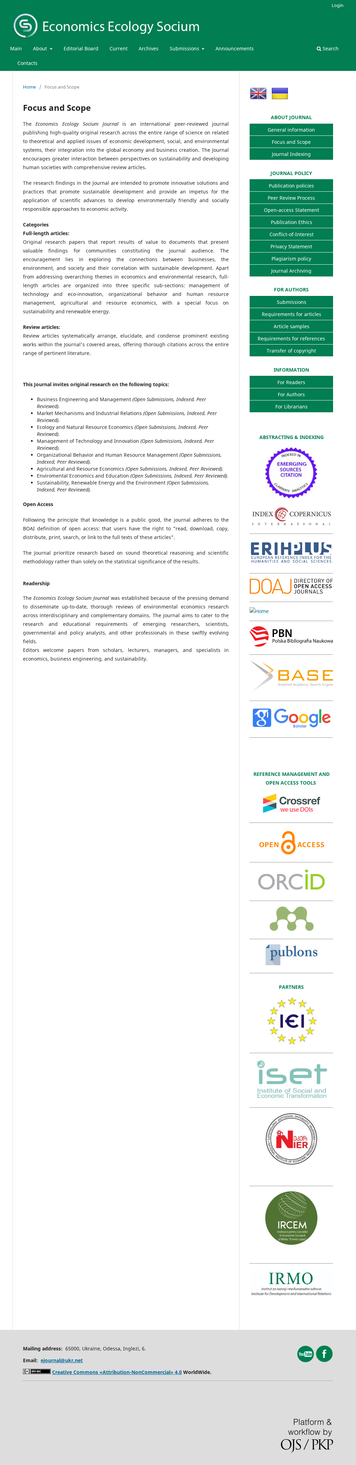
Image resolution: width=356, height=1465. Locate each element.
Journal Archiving (291, 270)
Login (337, 5)
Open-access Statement (291, 210)
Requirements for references (291, 338)
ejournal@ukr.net (62, 1360)
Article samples (291, 326)
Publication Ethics (291, 222)
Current (119, 48)
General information (291, 129)
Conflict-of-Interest (291, 234)
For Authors (291, 394)
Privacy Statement (291, 246)
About (40, 48)
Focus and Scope (291, 142)
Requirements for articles (291, 314)
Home (29, 87)
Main (16, 48)
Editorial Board (81, 48)
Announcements (235, 48)
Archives (149, 48)
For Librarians (291, 406)
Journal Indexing (291, 154)
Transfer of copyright (291, 350)
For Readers (291, 382)
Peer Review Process (291, 197)
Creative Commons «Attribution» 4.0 (117, 1372)
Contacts (27, 63)
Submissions (185, 48)
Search (330, 48)
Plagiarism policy (291, 258)
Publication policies (291, 185)
